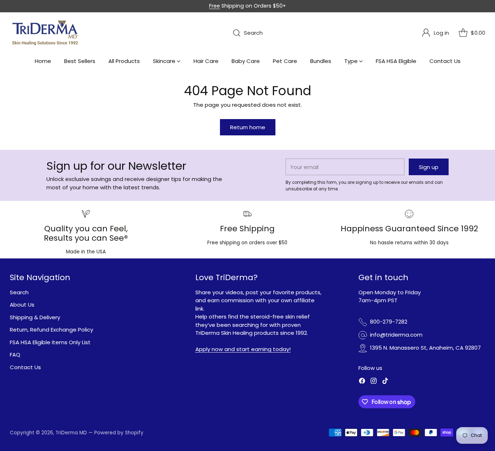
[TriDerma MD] (46, 33)
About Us (22, 304)
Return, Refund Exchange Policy (51, 329)
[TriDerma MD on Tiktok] (385, 382)
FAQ (15, 354)
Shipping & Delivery (35, 317)
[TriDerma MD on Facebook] (362, 382)
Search (19, 292)
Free (214, 5)
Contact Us (25, 367)
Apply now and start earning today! (243, 349)
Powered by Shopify (118, 432)
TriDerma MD (71, 432)
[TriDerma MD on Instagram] (373, 382)
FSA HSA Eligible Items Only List (50, 342)
